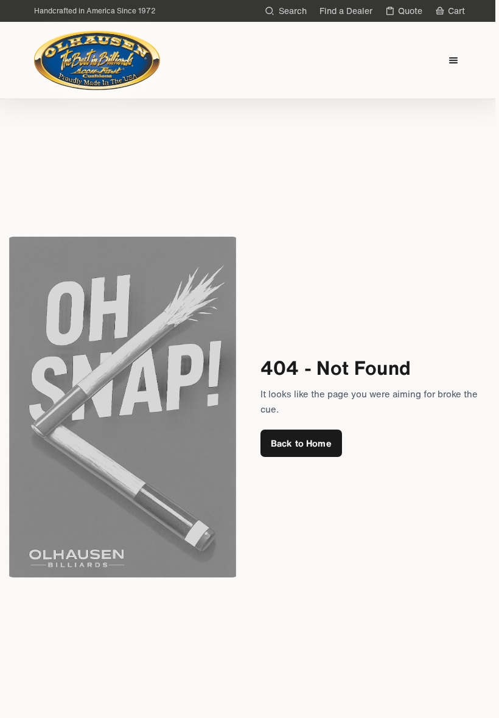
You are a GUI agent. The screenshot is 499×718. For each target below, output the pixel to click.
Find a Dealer (345, 10)
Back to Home (301, 443)
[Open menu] (454, 60)
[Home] (97, 60)
